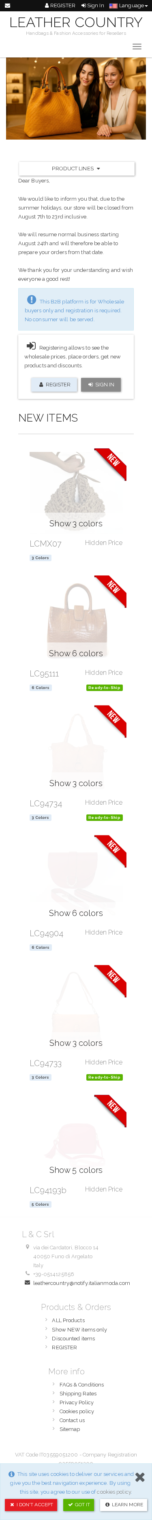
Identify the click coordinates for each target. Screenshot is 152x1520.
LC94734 (46, 803)
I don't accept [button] (34, 1504)
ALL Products (68, 1320)
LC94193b (48, 1190)
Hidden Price (103, 543)
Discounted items (73, 1339)
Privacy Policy (77, 1402)
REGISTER (62, 5)
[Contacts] (7, 5)
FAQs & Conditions (82, 1385)
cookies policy (114, 1492)
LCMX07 (46, 544)
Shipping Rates (78, 1394)
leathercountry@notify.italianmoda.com (82, 1283)
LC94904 (47, 933)
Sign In (95, 5)
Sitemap (70, 1429)
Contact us (72, 1420)
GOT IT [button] (82, 1504)
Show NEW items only (79, 1330)
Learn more (127, 1504)
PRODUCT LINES (73, 168)
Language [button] (131, 5)
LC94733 (46, 1063)
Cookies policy (77, 1411)
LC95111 (44, 673)
